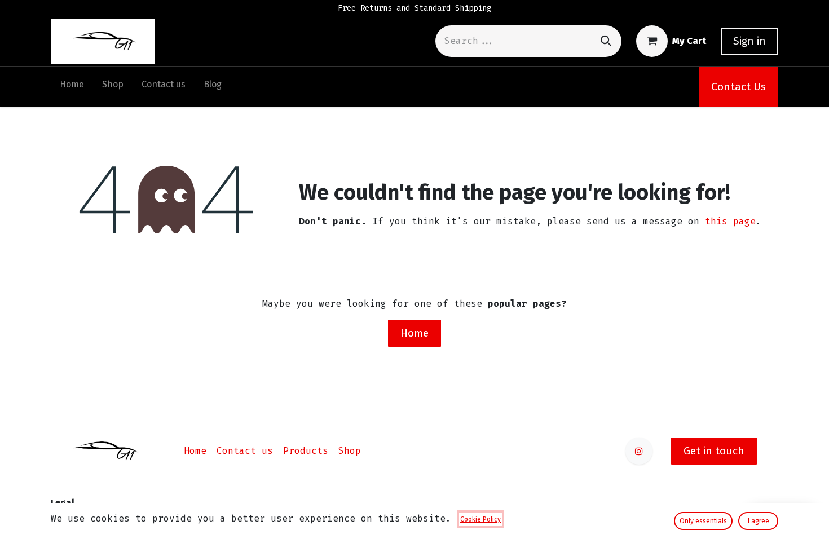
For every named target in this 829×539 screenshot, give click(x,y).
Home (414, 332)
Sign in (749, 40)
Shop (349, 451)
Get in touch (714, 450)
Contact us (245, 451)
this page (730, 221)
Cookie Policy (480, 519)
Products (305, 451)
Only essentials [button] (703, 521)
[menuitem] (72, 87)
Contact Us (738, 86)
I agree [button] (758, 521)
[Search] (605, 40)
